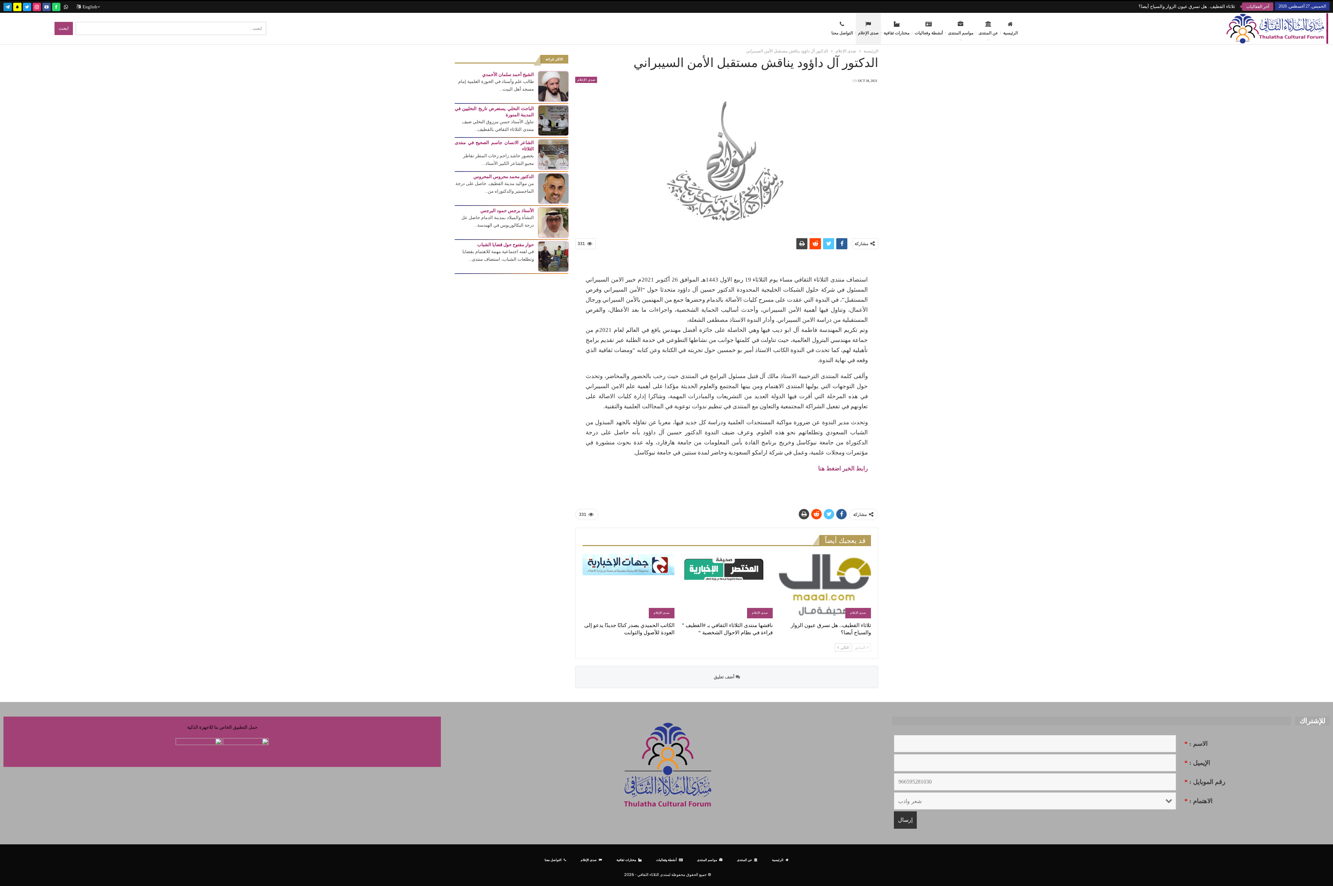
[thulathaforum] (56, 6)
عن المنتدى (988, 33)
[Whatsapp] (66, 6)
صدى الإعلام (868, 33)
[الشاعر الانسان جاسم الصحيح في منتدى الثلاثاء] (553, 154)
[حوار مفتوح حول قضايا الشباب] (553, 256)
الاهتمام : (1198, 800)
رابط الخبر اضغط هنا (843, 468)
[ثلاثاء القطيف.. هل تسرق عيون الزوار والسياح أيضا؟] (825, 586)
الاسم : (1196, 743)
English (90, 6)
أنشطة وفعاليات (929, 33)
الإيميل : (1197, 762)
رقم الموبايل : (1204, 781)
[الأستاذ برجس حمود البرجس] (553, 222)
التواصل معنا (842, 33)
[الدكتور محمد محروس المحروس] (553, 188)
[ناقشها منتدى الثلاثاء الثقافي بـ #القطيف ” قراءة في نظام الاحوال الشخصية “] (727, 586)
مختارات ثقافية (896, 33)
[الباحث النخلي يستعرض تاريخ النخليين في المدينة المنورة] (553, 120)
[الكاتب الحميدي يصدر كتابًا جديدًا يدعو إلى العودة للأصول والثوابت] (628, 586)
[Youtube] (46, 6)
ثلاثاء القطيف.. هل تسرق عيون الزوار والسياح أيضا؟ (1187, 6)
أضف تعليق (725, 676)
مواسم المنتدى (960, 33)
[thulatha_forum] (37, 6)
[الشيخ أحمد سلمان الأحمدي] (553, 86)
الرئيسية (1010, 33)
